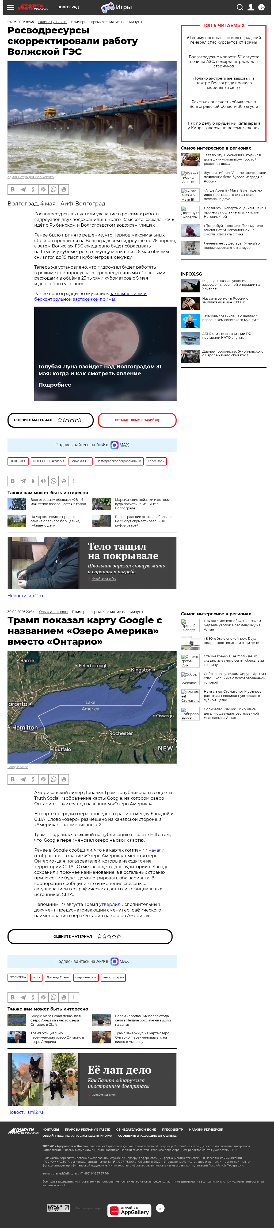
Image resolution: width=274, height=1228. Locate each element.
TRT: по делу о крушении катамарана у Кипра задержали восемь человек (223, 125)
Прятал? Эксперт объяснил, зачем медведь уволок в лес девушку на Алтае (232, 625)
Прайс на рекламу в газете (87, 1129)
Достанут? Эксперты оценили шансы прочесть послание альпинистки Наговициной (235, 212)
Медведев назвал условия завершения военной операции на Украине (231, 284)
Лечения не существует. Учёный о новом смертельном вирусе (232, 245)
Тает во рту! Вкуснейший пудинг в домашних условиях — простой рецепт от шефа (232, 159)
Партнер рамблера (88, 1208)
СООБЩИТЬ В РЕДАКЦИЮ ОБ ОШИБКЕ (147, 1136)
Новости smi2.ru (25, 595)
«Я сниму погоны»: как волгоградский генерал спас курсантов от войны (223, 40)
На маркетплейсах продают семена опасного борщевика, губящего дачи (55, 521)
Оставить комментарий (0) (137, 420)
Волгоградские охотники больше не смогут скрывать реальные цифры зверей (143, 521)
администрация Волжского (30, 177)
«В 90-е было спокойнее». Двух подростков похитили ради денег (232, 640)
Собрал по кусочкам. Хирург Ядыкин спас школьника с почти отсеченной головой (235, 678)
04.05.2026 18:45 (20, 22)
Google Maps (17, 767)
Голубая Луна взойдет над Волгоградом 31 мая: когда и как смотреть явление (100, 370)
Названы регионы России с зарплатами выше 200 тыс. (225, 300)
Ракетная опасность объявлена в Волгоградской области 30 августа (223, 104)
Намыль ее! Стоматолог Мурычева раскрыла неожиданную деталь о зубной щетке (232, 695)
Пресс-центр (172, 1129)
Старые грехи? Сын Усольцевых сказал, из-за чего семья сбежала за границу (234, 660)
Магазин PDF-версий (206, 1129)
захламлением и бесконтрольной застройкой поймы (90, 296)
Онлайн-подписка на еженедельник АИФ (77, 1136)
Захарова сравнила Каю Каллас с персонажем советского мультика (231, 318)
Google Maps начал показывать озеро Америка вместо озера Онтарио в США (56, 1020)
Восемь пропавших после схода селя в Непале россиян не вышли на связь (143, 1020)
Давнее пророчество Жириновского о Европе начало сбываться (233, 353)
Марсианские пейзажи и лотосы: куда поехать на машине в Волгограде (142, 504)
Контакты (51, 1129)
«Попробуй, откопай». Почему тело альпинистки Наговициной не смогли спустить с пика (233, 230)
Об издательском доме (136, 1129)
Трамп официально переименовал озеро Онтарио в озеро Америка (57, 1037)
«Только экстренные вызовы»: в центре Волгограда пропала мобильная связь (224, 83)
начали (157, 850)
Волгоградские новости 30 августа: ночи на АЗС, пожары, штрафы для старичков (224, 61)
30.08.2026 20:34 (21, 612)
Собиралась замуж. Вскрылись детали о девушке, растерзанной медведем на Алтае (231, 713)
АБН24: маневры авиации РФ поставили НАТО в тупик (226, 336)
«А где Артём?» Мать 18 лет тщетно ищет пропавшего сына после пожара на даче (233, 194)
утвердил (110, 904)
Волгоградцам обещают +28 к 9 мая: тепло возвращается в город (58, 502)
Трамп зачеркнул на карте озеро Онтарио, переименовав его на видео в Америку (142, 1037)
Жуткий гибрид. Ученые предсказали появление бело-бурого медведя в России (235, 177)
